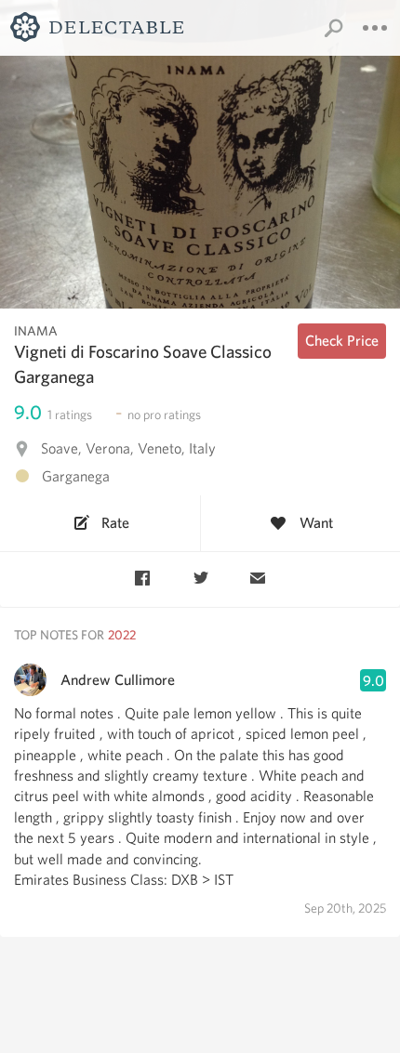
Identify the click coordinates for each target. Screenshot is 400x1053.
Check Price (342, 340)
